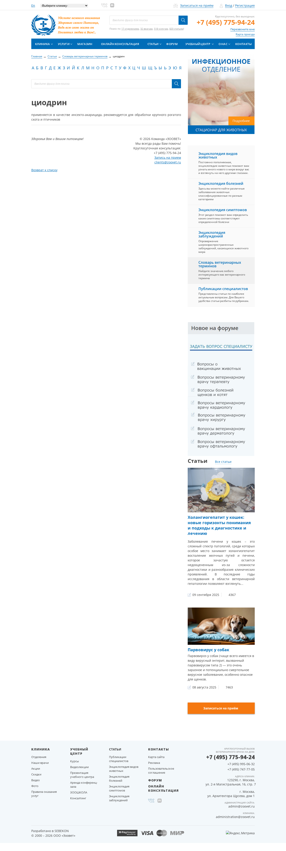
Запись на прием (167, 157)
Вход (228, 5)
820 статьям (176, 28)
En (33, 5)
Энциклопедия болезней (220, 183)
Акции (35, 769)
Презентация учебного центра (82, 775)
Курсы (74, 761)
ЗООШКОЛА (78, 792)
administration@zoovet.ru (235, 817)
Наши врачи (40, 763)
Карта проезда (245, 34)
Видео (35, 780)
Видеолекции (79, 767)
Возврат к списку (44, 170)
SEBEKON (62, 831)
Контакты (243, 44)
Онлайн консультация (120, 44)
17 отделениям (130, 28)
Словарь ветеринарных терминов (219, 264)
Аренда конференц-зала (83, 785)
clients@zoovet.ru (167, 162)
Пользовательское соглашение (161, 771)
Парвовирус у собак (208, 649)
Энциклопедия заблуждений (211, 234)
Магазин (84, 44)
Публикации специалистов (223, 289)
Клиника (42, 44)
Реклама (154, 763)
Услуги (63, 44)
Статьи (153, 44)
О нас (223, 44)
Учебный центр (197, 44)
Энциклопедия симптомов (222, 210)
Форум (172, 44)
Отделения (38, 757)
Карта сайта (156, 757)
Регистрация (245, 5)
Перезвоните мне (242, 29)
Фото (34, 786)
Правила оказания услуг (44, 794)
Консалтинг (78, 798)
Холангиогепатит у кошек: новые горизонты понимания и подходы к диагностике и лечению (219, 525)
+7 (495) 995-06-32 (241, 764)
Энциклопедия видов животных (218, 155)
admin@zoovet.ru (241, 806)
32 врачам (146, 28)
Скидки (36, 774)
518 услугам (161, 28)
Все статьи (223, 461)
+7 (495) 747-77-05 (241, 769)
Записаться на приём (196, 5)
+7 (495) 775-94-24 (226, 22)
